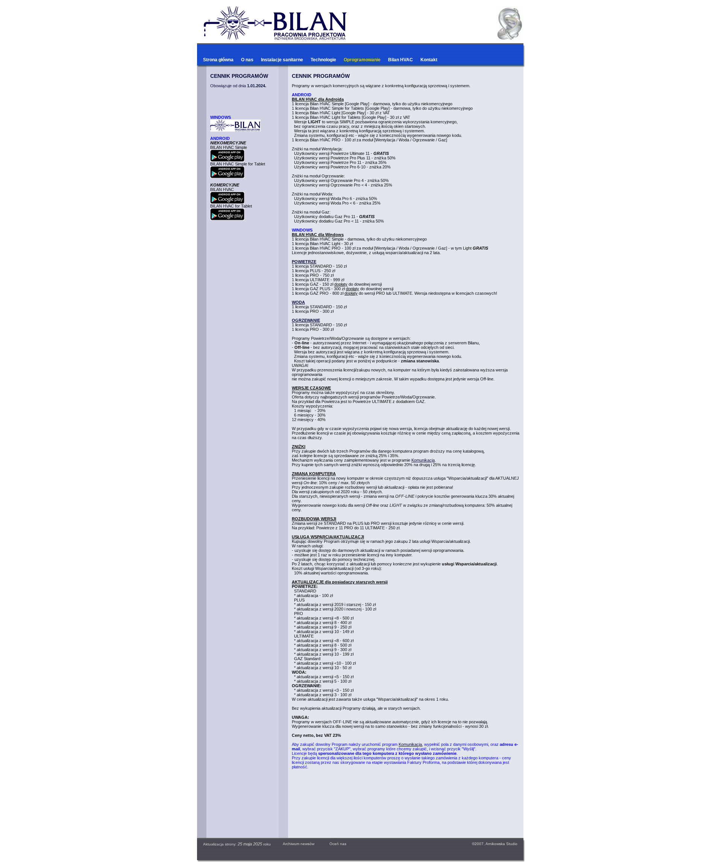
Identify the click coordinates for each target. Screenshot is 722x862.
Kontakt (428, 59)
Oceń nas (334, 844)
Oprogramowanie (362, 59)
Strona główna (218, 59)
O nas (247, 59)
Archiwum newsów (298, 844)
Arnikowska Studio (501, 844)
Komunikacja (423, 460)
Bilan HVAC (400, 59)
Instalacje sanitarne (282, 59)
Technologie (323, 59)
